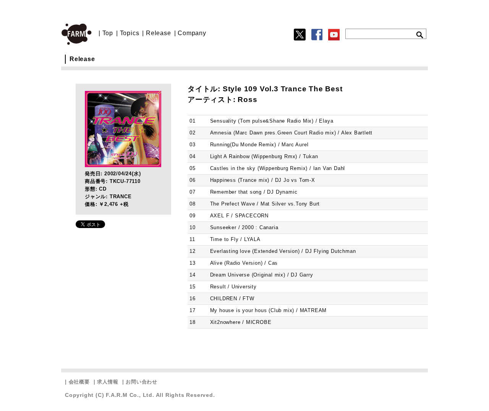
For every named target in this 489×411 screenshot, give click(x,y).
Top (107, 33)
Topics (129, 33)
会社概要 (79, 382)
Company (192, 33)
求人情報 (107, 382)
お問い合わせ (141, 382)
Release (158, 33)
